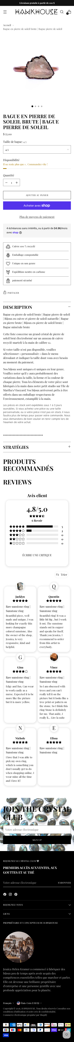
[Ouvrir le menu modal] (4, 11)
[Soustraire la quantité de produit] (6, 182)
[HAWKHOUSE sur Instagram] (11, 895)
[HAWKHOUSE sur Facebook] (5, 895)
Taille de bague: (15, 142)
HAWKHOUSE (28, 1008)
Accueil (7, 25)
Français (7, 1003)
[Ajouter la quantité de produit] (17, 182)
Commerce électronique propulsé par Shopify (25, 1014)
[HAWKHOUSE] (36, 11)
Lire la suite (58, 717)
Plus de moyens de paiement (37, 217)
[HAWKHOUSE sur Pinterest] (16, 895)
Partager (13, 292)
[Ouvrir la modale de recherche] (61, 11)
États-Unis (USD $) (30, 1003)
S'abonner (64, 882)
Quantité (8, 175)
